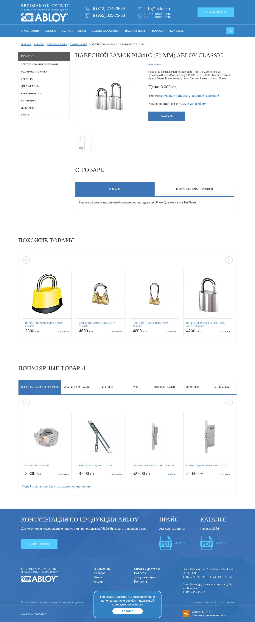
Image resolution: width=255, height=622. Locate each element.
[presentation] (26, 260)
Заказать (166, 116)
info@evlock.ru (158, 8)
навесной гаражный (205, 96)
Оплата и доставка (105, 30)
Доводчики (28, 108)
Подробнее (47, 303)
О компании (30, 30)
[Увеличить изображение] (109, 96)
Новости (158, 30)
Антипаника (28, 100)
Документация (144, 577)
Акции (98, 581)
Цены (82, 30)
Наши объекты (135, 30)
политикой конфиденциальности (133, 602)
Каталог (50, 30)
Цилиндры (27, 79)
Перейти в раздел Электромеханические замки (56, 486)
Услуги (67, 30)
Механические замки (34, 71)
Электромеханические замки (39, 64)
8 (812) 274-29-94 (109, 8)
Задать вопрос (39, 544)
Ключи (25, 115)
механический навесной (172, 96)
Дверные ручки (30, 86)
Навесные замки (31, 93)
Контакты (177, 30)
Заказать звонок (216, 12)
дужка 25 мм (197, 104)
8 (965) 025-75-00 (109, 15)
